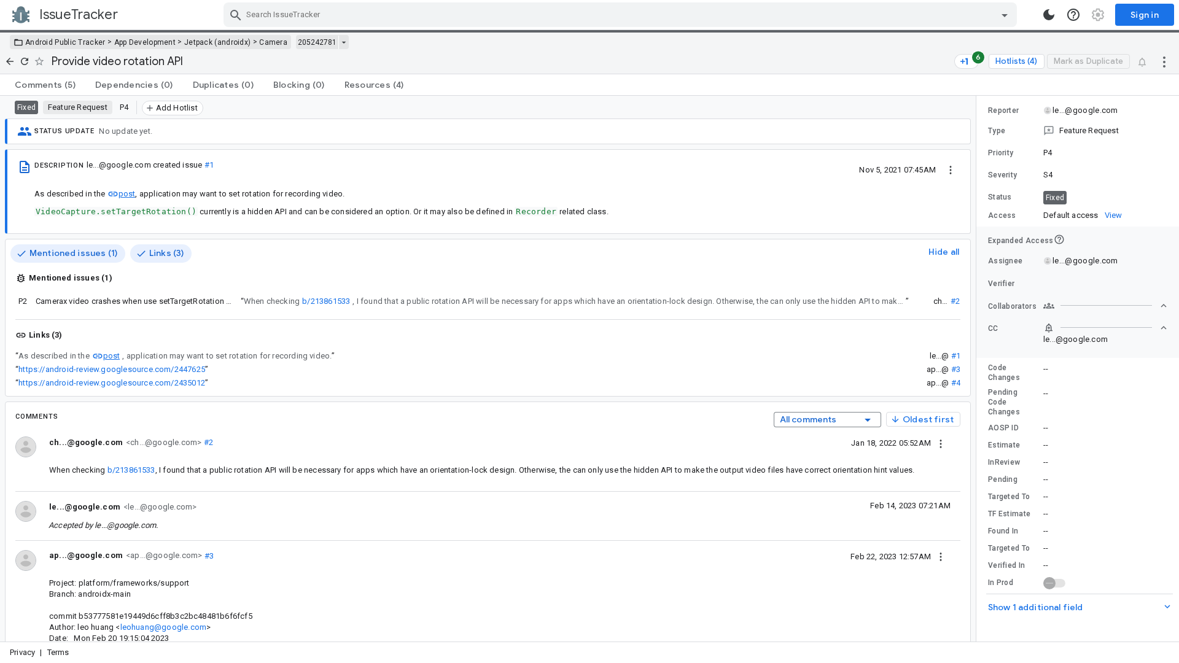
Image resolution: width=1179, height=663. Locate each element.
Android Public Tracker (65, 42)
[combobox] (621, 14)
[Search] (235, 14)
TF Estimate (1009, 514)
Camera (273, 42)
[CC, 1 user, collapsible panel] (1105, 327)
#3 (955, 369)
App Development (145, 42)
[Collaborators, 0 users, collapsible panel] (1105, 305)
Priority (1000, 153)
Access (1002, 215)
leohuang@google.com (163, 627)
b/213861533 (326, 301)
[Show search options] (1004, 14)
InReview (1004, 462)
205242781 (317, 42)
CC (993, 328)
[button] (1077, 131)
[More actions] (1164, 61)
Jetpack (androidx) (217, 42)
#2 (955, 301)
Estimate (1004, 445)
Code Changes (1004, 372)
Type (996, 130)
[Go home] (9, 61)
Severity (1002, 175)
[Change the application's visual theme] (1049, 14)
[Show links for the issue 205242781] (343, 42)
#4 (955, 382)
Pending (1003, 479)
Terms (58, 652)
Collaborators (1012, 306)
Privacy (22, 652)
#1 (209, 164)
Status (1000, 197)
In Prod (1000, 582)
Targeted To (1009, 496)
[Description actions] (950, 169)
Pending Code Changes (1004, 402)
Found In (1003, 531)
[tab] (45, 84)
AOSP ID (1003, 428)
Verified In (1006, 565)
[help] (1073, 14)
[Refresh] (24, 61)
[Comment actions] (941, 442)
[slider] (978, 369)
